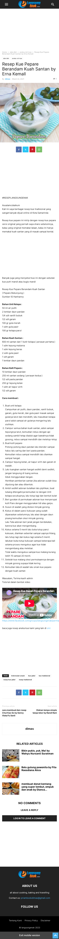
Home (4, 52)
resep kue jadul (9, 680)
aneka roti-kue (26, 52)
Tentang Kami (15, 920)
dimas (7, 79)
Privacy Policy (31, 920)
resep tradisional (25, 680)
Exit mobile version (29, 935)
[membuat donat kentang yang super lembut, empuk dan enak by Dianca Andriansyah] (10, 788)
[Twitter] (25, 149)
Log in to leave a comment (29, 818)
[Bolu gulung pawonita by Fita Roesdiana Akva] (10, 772)
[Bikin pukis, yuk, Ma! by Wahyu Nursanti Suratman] (10, 755)
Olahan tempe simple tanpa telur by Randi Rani (45, 711)
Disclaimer (45, 920)
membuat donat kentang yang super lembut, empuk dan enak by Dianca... (37, 786)
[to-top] (55, 934)
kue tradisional (44, 676)
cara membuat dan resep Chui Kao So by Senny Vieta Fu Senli (14, 713)
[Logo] (29, 877)
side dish (13, 52)
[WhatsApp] (39, 149)
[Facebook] (19, 149)
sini (49, 628)
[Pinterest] (32, 149)
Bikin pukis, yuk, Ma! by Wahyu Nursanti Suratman (37, 752)
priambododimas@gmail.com (35, 898)
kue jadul (31, 676)
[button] (6, 4)
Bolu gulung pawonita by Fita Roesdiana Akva (38, 769)
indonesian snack (18, 676)
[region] (29, 31)
